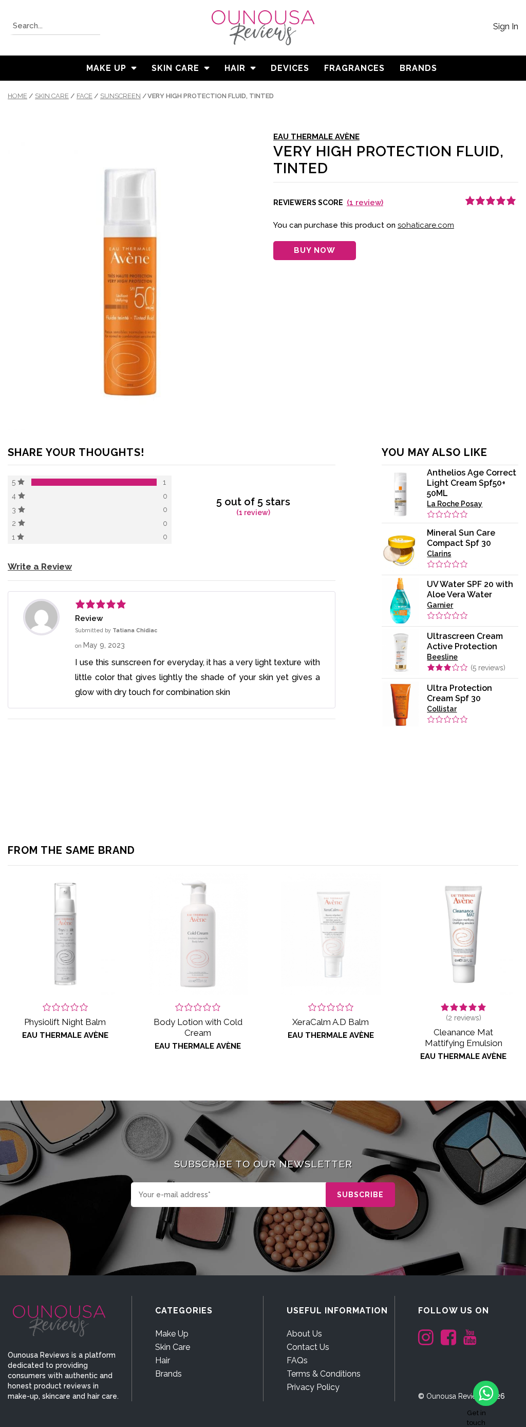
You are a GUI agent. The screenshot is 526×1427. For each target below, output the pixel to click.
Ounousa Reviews (455, 1396)
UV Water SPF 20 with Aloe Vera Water (470, 589)
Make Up (106, 68)
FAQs (297, 1360)
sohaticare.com (426, 225)
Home (17, 96)
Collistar (442, 709)
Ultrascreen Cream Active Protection (465, 641)
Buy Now (314, 250)
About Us (304, 1334)
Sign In (505, 26)
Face (84, 96)
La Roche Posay (454, 504)
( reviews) (488, 668)
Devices (290, 68)
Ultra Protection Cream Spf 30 (459, 693)
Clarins (439, 554)
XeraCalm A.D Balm (330, 1022)
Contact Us (308, 1347)
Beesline (442, 657)
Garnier (440, 605)
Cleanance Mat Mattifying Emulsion (463, 1037)
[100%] (94, 482)
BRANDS (418, 68)
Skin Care (175, 68)
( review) (365, 202)
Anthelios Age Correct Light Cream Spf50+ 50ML (471, 483)
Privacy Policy (313, 1387)
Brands (168, 1374)
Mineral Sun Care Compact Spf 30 (461, 538)
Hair (235, 68)
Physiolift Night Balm (65, 1022)
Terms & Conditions (324, 1374)
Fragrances (354, 68)
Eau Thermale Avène (316, 136)
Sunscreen (120, 96)
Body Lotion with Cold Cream (198, 1027)
